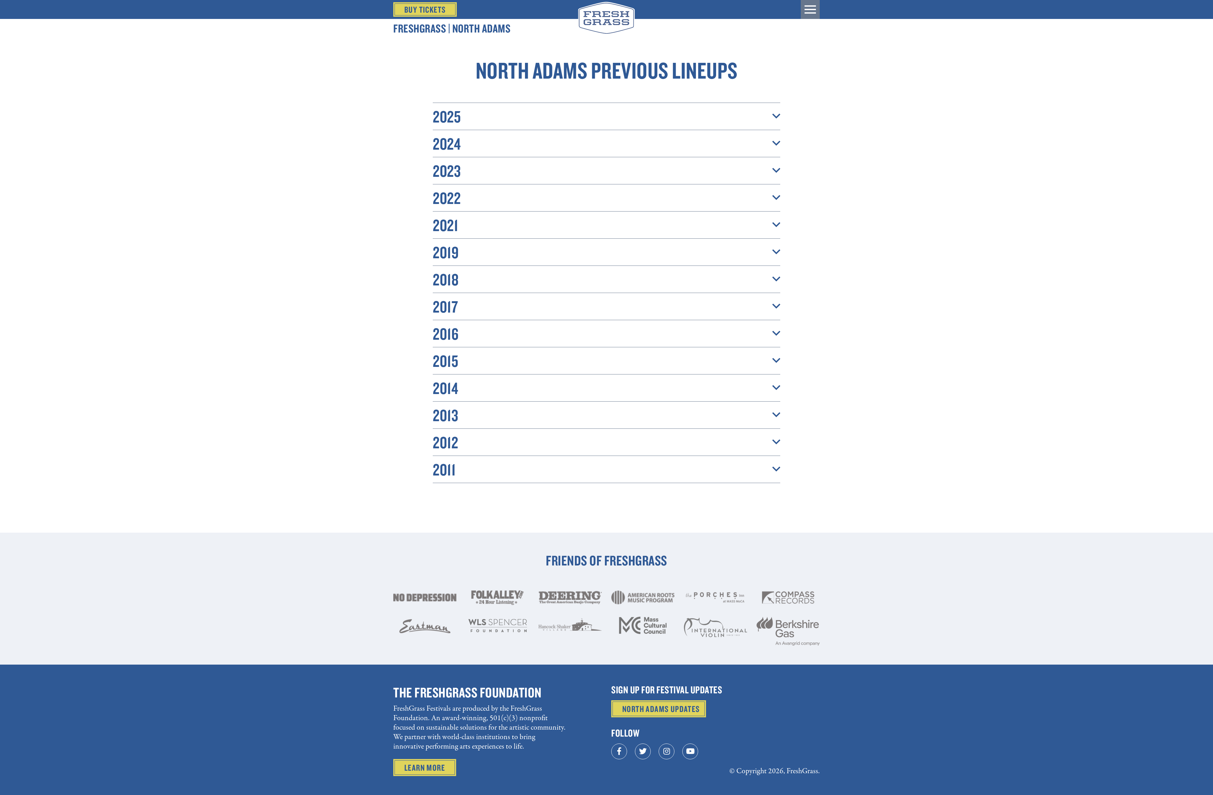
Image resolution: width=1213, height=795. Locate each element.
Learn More (424, 767)
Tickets (425, 9)
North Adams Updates (661, 708)
